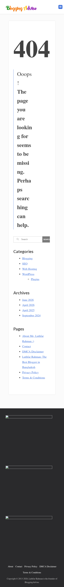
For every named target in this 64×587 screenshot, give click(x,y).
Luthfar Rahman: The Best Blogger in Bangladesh (34, 362)
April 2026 (28, 305)
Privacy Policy (30, 372)
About (10, 566)
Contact (26, 346)
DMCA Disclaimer (33, 351)
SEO (24, 263)
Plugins (35, 279)
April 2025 (28, 310)
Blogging (27, 258)
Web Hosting (29, 269)
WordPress (28, 274)
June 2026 (28, 300)
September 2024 (31, 315)
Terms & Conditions (33, 377)
